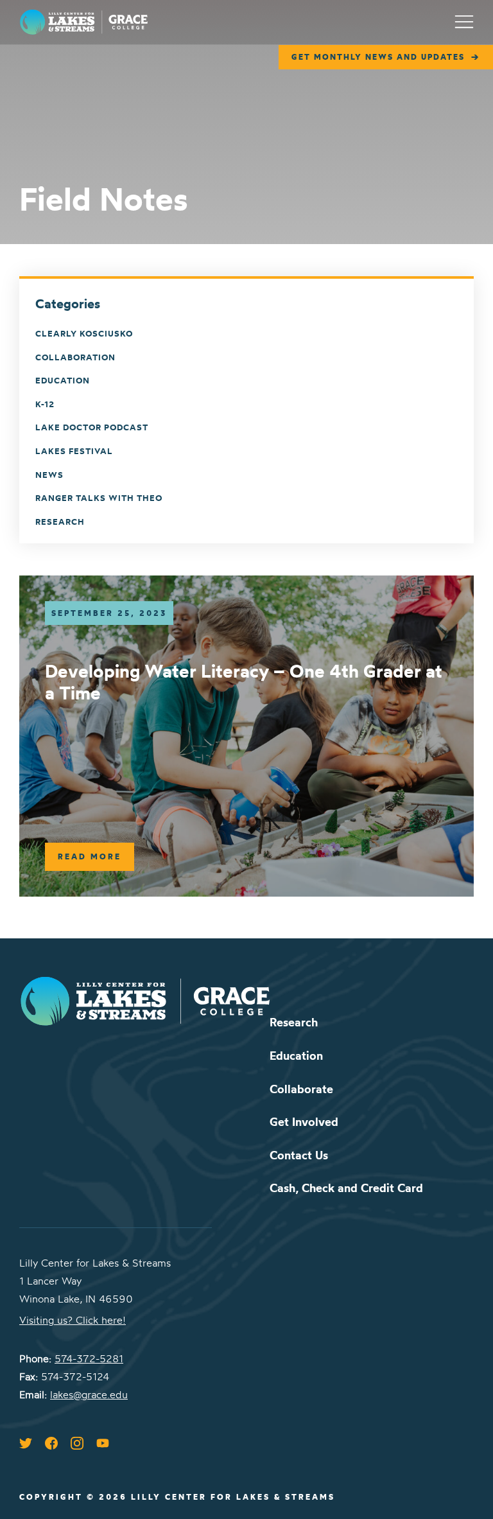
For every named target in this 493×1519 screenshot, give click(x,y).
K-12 (45, 404)
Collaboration (75, 357)
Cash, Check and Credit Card (346, 1188)
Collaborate (301, 1089)
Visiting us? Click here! (72, 1319)
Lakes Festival (74, 451)
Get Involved (304, 1121)
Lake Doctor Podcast (91, 427)
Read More (89, 856)
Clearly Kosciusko (84, 333)
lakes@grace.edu (89, 1394)
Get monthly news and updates (378, 57)
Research (60, 521)
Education (62, 380)
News (49, 475)
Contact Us (299, 1155)
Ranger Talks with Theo (98, 498)
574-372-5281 (89, 1358)
